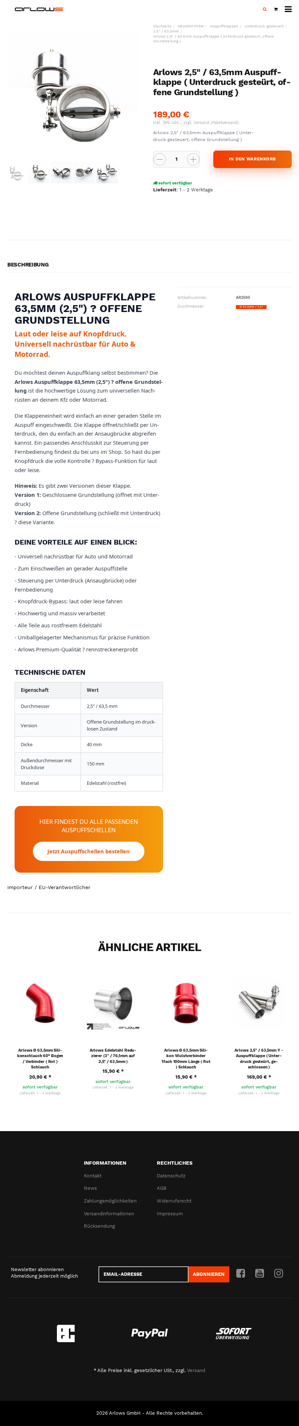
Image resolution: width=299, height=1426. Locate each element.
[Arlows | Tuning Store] (39, 9)
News (90, 1188)
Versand (202, 122)
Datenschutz (171, 1175)
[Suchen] (264, 9)
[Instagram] (278, 1273)
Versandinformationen (109, 1213)
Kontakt (92, 1175)
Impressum (170, 1213)
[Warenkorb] (275, 9)
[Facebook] (240, 1273)
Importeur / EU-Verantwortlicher (48, 887)
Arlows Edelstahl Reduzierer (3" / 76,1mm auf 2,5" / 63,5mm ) (113, 1056)
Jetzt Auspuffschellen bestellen (88, 851)
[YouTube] (259, 1273)
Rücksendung (99, 1226)
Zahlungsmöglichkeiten (110, 1201)
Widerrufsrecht (174, 1201)
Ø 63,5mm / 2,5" (251, 306)
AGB (161, 1188)
